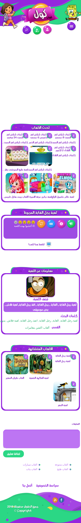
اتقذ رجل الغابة (29, 320)
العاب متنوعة (61, 464)
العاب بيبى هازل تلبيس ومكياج (15, 196)
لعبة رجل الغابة (68, 320)
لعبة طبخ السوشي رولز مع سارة (15, 169)
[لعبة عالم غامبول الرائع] (64, 192)
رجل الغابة (45, 320)
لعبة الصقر (63, 405)
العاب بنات (31, 469)
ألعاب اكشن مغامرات (37, 327)
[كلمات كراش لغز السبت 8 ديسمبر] (64, 137)
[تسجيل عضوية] (37, 30)
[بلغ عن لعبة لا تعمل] (61, 224)
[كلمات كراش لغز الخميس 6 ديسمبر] (40, 137)
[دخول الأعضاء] (47, 29)
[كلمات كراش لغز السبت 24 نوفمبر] (17, 137)
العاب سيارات (30, 464)
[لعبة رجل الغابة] (64, 355)
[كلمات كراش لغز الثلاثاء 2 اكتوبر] (64, 150)
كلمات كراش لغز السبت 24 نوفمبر (15, 142)
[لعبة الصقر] (64, 400)
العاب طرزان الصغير (15, 377)
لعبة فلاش (13, 320)
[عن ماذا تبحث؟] (26, 30)
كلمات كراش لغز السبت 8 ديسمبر (62, 142)
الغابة (56, 320)
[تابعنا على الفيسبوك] (62, 500)
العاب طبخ (62, 469)
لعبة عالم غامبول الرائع (63, 196)
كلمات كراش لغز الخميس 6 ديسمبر (39, 142)
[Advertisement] (40, 76)
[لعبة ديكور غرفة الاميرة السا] (40, 192)
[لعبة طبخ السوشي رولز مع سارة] (17, 164)
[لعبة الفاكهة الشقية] (40, 373)
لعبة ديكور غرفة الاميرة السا (39, 196)
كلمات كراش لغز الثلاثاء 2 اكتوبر (62, 155)
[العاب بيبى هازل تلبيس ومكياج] (17, 192)
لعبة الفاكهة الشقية (38, 377)
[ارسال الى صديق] (51, 224)
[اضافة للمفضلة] (71, 224)
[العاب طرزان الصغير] (17, 373)
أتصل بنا (27, 485)
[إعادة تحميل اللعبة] (41, 224)
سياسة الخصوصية (47, 485)
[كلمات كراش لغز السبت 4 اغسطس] (40, 164)
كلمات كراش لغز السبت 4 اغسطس (39, 169)
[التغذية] (55, 500)
